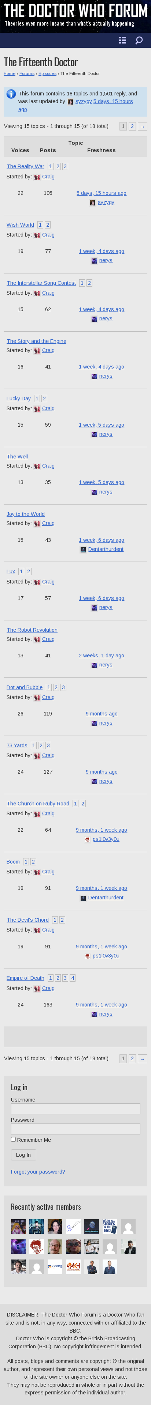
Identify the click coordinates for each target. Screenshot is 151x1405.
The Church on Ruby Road (38, 804)
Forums (26, 73)
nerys (106, 260)
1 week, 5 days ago (101, 425)
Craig (48, 177)
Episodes (47, 73)
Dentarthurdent (106, 549)
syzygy (84, 101)
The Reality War (25, 166)
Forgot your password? (38, 1172)
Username (23, 1100)
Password (22, 1120)
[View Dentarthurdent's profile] (83, 549)
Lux (11, 571)
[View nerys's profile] (94, 260)
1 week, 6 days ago (101, 540)
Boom (13, 862)
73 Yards (17, 745)
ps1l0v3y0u (106, 839)
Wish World (20, 225)
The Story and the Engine (36, 341)
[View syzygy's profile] (70, 101)
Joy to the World (26, 514)
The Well (17, 457)
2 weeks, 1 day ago (101, 655)
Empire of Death (25, 978)
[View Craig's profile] (37, 177)
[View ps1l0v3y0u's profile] (87, 839)
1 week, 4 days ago (101, 251)
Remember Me (33, 1140)
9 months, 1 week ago (101, 830)
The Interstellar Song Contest (41, 283)
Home (9, 73)
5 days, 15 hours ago (101, 193)
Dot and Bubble (25, 687)
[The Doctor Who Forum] (75, 15)
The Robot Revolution (32, 630)
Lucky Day (19, 398)
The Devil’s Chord (28, 920)
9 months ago (102, 714)
